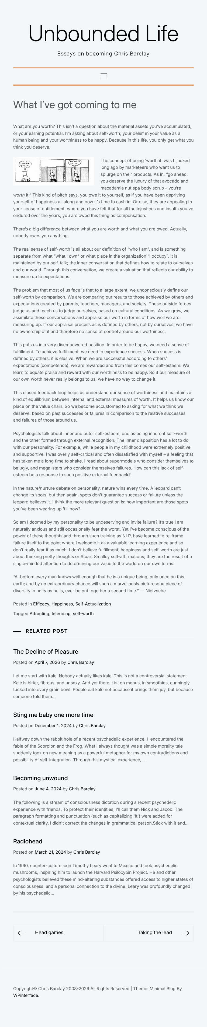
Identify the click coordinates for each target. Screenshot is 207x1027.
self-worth (83, 613)
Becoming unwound (40, 778)
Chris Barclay (80, 662)
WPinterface (25, 995)
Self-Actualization (93, 604)
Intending (61, 613)
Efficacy (41, 604)
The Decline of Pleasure (45, 651)
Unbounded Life (103, 33)
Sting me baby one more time (53, 714)
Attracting (39, 613)
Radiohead (27, 841)
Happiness (62, 604)
